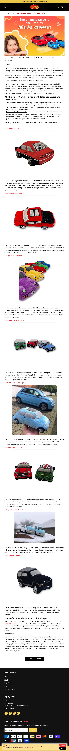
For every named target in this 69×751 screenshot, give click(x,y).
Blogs (6, 680)
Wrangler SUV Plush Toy (13, 555)
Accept (63, 745)
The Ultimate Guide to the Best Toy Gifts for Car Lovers (38, 13)
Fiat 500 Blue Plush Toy (13, 383)
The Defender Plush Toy (14, 320)
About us (7, 676)
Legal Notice (8, 683)
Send (33, 730)
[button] (5, 7)
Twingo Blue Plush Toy (13, 510)
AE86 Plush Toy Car (12, 128)
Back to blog (35, 659)
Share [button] (8, 65)
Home (6, 13)
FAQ (5, 686)
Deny (62, 748)
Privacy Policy (29, 747)
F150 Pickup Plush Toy (13, 193)
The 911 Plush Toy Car (13, 256)
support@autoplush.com (20, 706)
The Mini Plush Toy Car (13, 447)
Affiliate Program (10, 689)
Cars (12, 13)
